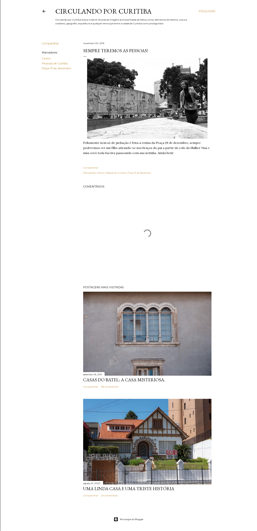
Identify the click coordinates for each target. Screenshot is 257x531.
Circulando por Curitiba (103, 11)
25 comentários (109, 495)
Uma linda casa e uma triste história (128, 488)
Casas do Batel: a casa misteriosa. (124, 380)
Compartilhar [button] (50, 43)
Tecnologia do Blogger (132, 519)
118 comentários (109, 386)
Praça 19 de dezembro (56, 68)
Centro (46, 58)
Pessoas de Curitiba (55, 63)
